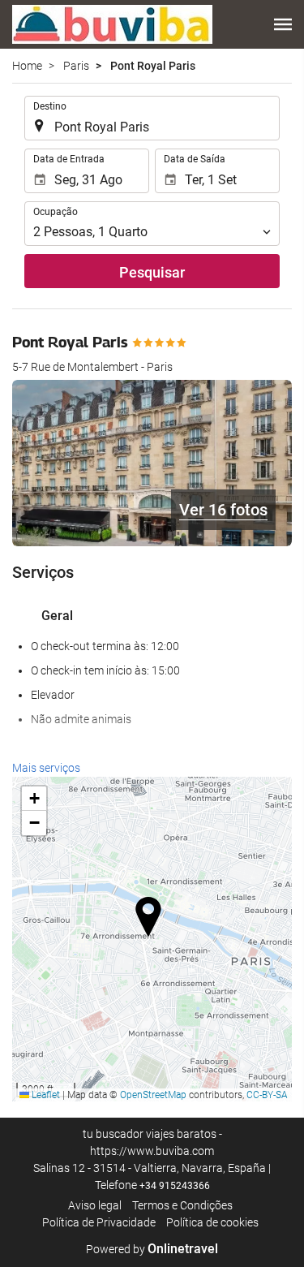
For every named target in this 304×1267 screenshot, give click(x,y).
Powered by (152, 1249)
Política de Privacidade (99, 1222)
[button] (283, 24)
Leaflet (44, 1095)
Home (27, 65)
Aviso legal (95, 1205)
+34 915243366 (174, 1186)
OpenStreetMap (153, 1095)
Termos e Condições (182, 1205)
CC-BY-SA (267, 1095)
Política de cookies (212, 1222)
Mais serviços (46, 767)
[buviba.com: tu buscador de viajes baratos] (112, 24)
